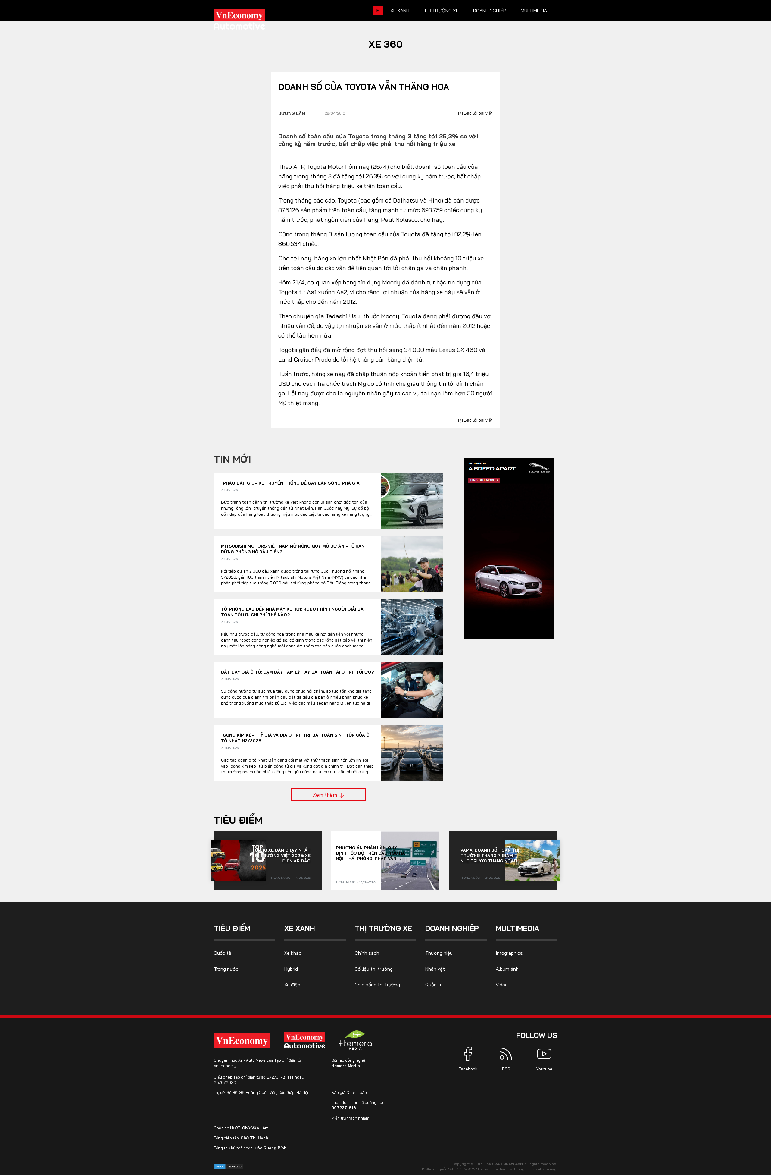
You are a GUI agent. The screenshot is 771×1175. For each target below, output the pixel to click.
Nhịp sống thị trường (377, 985)
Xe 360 (386, 44)
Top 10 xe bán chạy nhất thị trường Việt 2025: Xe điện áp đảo (281, 855)
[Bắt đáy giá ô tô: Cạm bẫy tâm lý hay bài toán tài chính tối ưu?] (412, 690)
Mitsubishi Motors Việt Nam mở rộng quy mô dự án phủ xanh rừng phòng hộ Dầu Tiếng (294, 549)
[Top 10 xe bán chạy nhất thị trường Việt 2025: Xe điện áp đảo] (238, 860)
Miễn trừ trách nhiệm (350, 1118)
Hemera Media (345, 1065)
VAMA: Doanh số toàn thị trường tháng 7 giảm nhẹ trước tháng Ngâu (489, 855)
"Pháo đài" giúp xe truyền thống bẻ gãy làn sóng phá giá (290, 483)
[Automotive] (306, 1040)
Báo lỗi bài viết (478, 113)
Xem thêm (326, 794)
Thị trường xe (441, 11)
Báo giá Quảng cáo (349, 1092)
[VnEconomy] (242, 1040)
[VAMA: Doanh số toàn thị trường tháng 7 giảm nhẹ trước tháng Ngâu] (532, 860)
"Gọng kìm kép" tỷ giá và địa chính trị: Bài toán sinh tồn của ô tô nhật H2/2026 (295, 738)
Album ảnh (507, 969)
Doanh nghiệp (489, 11)
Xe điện (292, 985)
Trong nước (280, 878)
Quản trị (434, 985)
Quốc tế (222, 953)
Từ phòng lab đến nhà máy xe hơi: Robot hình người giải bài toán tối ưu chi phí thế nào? (293, 612)
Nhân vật (435, 969)
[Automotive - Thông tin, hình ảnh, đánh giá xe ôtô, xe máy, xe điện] (249, 21)
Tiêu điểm (238, 820)
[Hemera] (355, 1040)
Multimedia (534, 11)
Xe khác (292, 953)
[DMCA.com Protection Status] (229, 1166)
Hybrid (291, 969)
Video (502, 985)
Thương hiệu (439, 953)
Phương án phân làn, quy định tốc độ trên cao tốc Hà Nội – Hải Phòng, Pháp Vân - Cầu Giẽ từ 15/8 (370, 853)
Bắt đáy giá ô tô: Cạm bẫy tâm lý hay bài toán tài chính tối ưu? (297, 672)
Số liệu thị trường (374, 969)
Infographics (509, 953)
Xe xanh (399, 11)
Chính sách (367, 953)
